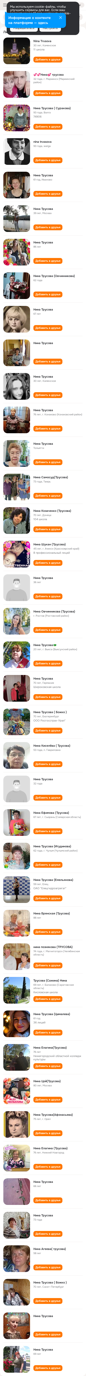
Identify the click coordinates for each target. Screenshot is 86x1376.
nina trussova (42, 142)
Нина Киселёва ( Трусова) (51, 745)
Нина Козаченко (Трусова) (52, 511)
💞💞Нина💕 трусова (48, 74)
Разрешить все (23, 28)
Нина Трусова (43, 175)
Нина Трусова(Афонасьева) (53, 1115)
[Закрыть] (60, 17)
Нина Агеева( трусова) (49, 1249)
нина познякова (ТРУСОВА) (53, 947)
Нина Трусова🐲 (45, 645)
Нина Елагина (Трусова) (50, 1148)
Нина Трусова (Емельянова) (53, 880)
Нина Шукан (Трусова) (49, 544)
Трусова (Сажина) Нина (50, 980)
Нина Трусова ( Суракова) (52, 108)
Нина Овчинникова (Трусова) (54, 611)
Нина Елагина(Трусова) (50, 1047)
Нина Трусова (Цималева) (51, 1014)
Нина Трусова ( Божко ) (50, 712)
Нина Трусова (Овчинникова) (54, 276)
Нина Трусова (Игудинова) (52, 846)
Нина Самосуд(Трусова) (50, 477)
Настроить (50, 28)
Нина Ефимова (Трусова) (51, 813)
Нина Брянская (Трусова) (51, 913)
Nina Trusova (42, 41)
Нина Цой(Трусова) (47, 1081)
